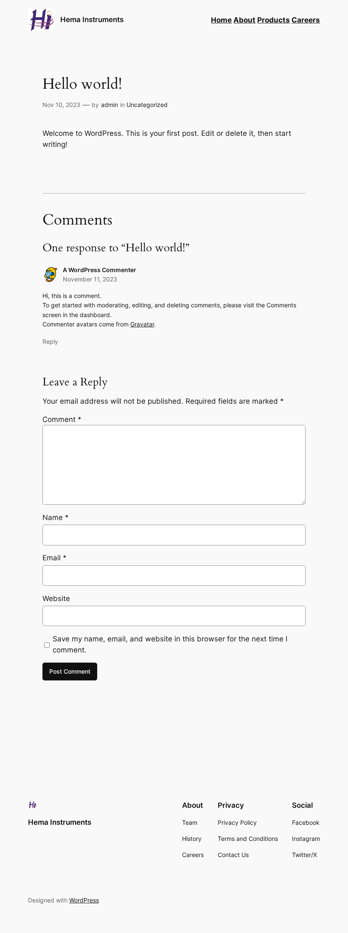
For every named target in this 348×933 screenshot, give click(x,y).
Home (221, 20)
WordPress (84, 900)
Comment (61, 419)
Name (55, 517)
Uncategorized (147, 104)
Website (56, 598)
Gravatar (142, 324)
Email (54, 558)
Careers (306, 20)
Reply (50, 341)
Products (273, 20)
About (244, 20)
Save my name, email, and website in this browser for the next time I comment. (170, 644)
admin (109, 104)
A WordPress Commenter (99, 269)
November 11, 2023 (90, 279)
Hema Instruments (91, 19)
